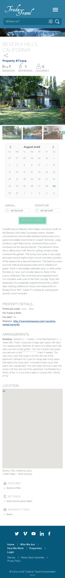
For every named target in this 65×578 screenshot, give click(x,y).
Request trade (32, 220)
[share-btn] (8, 55)
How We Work (15, 548)
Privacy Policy (14, 561)
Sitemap (11, 557)
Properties (35, 548)
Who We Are (27, 544)
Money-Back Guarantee (32, 557)
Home (10, 544)
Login (10, 552)
